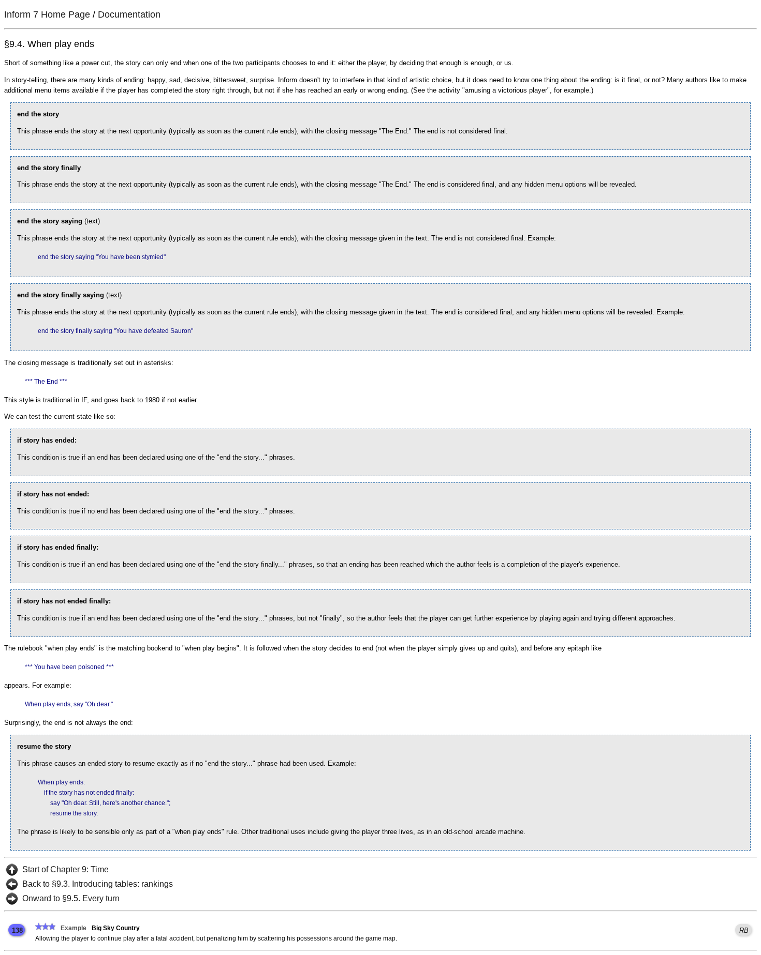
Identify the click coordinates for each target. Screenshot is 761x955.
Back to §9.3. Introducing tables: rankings (97, 884)
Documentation (129, 14)
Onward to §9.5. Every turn (71, 898)
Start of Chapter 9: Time (65, 869)
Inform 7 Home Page (47, 14)
